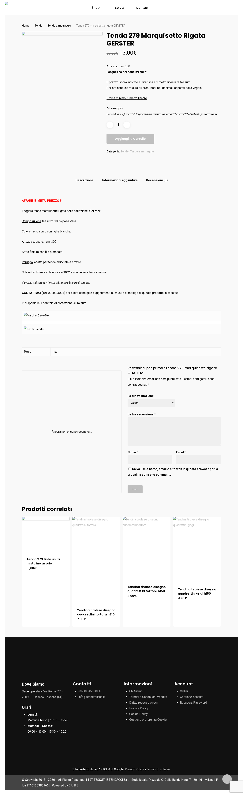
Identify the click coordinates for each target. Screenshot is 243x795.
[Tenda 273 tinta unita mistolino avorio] (46, 534)
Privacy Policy (138, 708)
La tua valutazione (141, 396)
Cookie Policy (138, 714)
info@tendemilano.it (91, 697)
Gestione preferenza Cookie (148, 719)
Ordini (184, 691)
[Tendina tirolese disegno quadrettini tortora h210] (96, 560)
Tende (38, 25)
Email (181, 452)
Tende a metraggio (59, 25)
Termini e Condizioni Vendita (148, 697)
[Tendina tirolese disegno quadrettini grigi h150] (197, 550)
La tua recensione (142, 414)
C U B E (73, 785)
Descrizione (85, 180)
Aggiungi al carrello (130, 139)
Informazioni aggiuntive (120, 180)
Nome (133, 452)
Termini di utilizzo (158, 769)
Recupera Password (193, 702)
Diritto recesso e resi (143, 702)
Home (25, 25)
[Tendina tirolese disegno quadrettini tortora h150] (146, 548)
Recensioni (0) (157, 180)
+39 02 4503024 (89, 691)
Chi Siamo (136, 691)
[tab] (84, 180)
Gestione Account (191, 697)
